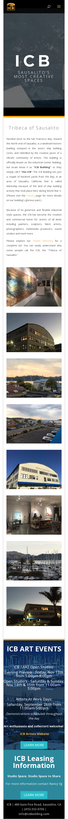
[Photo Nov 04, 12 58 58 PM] (34, 488)
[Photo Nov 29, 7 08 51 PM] (34, 351)
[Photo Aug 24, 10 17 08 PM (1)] (34, 625)
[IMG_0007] (34, 396)
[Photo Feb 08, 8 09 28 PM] (34, 305)
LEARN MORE (34, 745)
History (30, 195)
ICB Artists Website (34, 734)
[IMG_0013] (34, 442)
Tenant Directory (43, 240)
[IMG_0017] (34, 579)
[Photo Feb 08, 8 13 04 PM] (34, 533)
